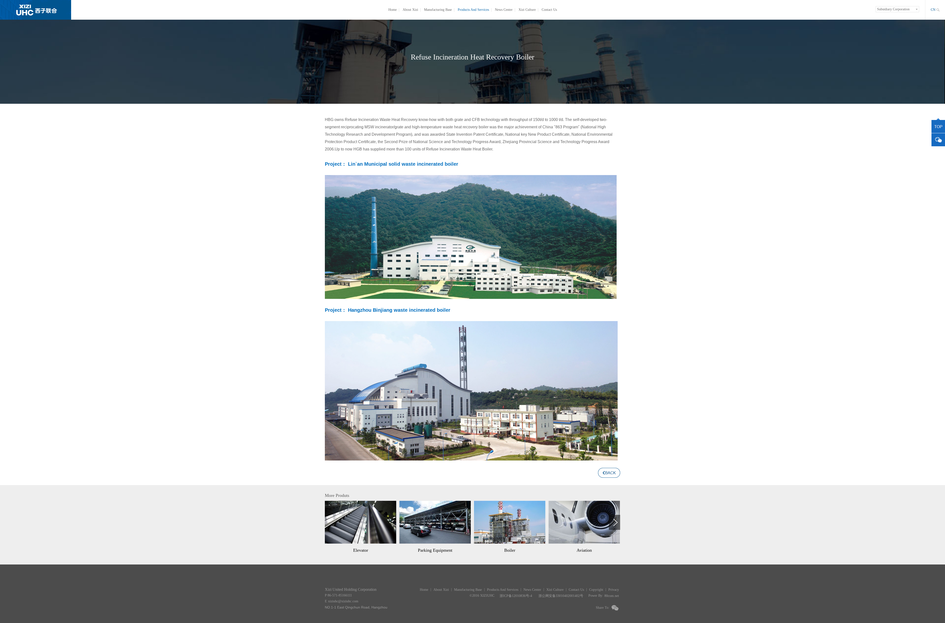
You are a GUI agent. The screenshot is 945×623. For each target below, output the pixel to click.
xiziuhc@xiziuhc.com (343, 601)
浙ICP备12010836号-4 (516, 596)
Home (392, 10)
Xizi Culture (527, 10)
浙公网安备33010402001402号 (560, 596)
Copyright (596, 590)
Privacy (613, 590)
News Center (504, 10)
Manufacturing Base (438, 10)
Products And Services (473, 10)
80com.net (611, 596)
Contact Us (549, 10)
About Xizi (410, 10)
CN (933, 10)
